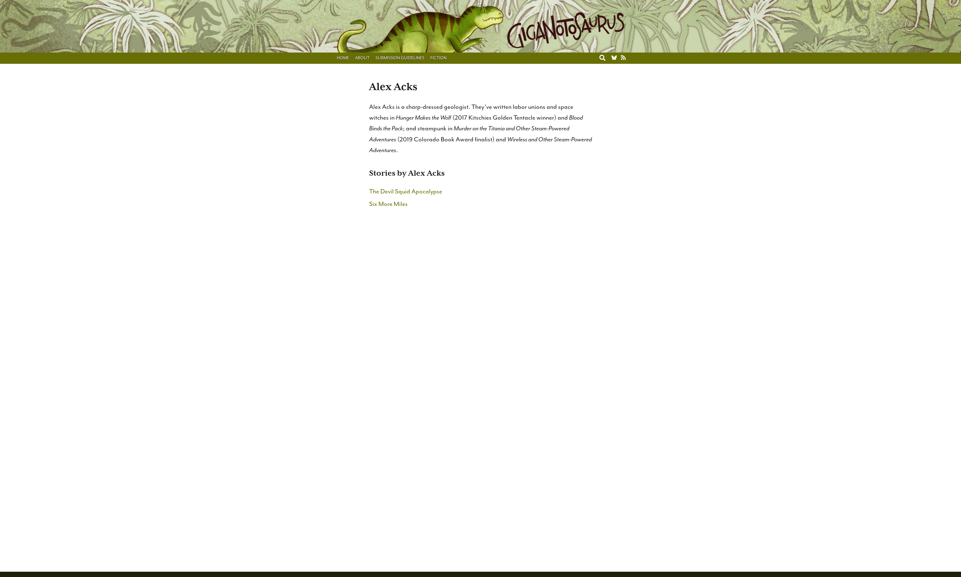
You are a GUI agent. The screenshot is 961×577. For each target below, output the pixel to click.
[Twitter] (614, 58)
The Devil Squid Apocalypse (405, 191)
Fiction (438, 58)
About (362, 58)
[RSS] (623, 58)
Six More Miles (388, 204)
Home (343, 58)
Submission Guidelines (400, 58)
